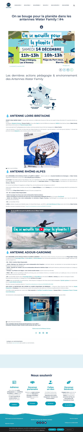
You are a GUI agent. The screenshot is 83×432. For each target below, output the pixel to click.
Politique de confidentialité (71, 422)
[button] (74, 5)
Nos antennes (36, 5)
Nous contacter (55, 5)
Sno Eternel (61, 196)
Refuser (60, 429)
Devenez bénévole (68, 388)
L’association (17, 5)
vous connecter (15, 343)
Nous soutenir (65, 5)
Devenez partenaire (32, 388)
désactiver (42, 430)
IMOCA (57, 123)
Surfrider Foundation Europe (44, 290)
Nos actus (45, 5)
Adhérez (14, 387)
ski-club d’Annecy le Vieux (53, 204)
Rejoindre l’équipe (9, 423)
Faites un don (50, 388)
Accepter (52, 429)
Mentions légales (74, 418)
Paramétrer (69, 429)
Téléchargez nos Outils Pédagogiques (14, 418)
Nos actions (27, 5)
